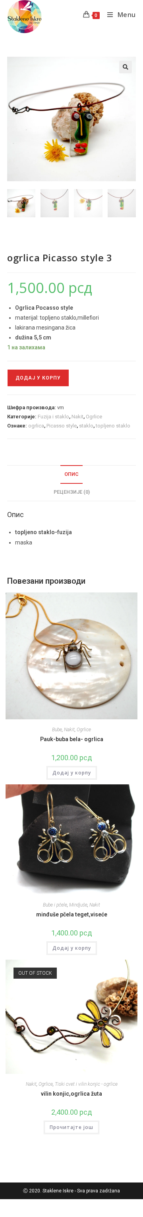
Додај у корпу (38, 378)
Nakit (77, 417)
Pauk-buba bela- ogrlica (71, 739)
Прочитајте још (71, 1127)
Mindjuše (78, 905)
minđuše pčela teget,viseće (71, 914)
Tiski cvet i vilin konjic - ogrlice (86, 1084)
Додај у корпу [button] (71, 772)
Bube (57, 729)
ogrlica (36, 426)
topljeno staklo (113, 426)
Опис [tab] (71, 474)
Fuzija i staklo (53, 417)
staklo (86, 426)
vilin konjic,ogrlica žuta (71, 1094)
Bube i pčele (55, 905)
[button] (125, 67)
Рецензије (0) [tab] (72, 492)
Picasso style (61, 426)
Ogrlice (94, 417)
